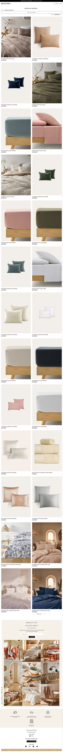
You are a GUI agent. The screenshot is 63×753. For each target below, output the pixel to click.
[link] (56, 3)
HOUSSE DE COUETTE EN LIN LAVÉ (7, 58)
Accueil (2, 10)
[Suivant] (43, 614)
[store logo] (5, 3)
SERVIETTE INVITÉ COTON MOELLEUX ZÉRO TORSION (42, 472)
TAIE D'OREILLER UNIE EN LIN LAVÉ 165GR (40, 58)
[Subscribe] (42, 634)
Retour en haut (61, 750)
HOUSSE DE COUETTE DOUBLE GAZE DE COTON (41, 564)
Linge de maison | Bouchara (31, 730)
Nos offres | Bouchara (31, 732)
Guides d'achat (31, 734)
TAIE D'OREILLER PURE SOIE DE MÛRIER (8, 472)
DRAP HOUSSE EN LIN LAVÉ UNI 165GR (8, 150)
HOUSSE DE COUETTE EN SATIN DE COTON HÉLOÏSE (11, 564)
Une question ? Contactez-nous (31, 738)
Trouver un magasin (32, 741)
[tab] (31, 12)
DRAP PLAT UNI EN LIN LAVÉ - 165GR (39, 150)
